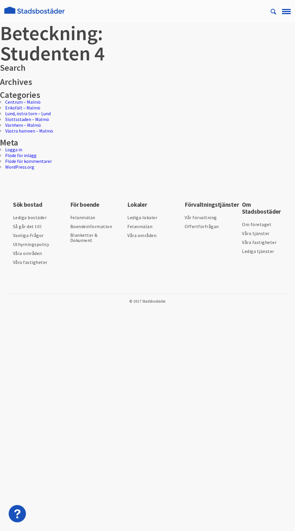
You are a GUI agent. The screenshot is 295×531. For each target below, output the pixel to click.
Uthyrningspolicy (31, 244)
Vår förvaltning (201, 217)
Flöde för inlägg (21, 155)
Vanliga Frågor (28, 235)
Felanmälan (82, 217)
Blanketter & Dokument (84, 237)
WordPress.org (19, 167)
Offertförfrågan (202, 226)
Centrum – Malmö (23, 102)
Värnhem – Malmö (23, 125)
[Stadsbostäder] (34, 13)
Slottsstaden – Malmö (27, 119)
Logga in (13, 149)
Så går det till (27, 226)
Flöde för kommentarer (28, 161)
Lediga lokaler (142, 217)
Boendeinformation (91, 226)
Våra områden (27, 253)
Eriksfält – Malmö (22, 108)
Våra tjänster (256, 233)
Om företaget (256, 224)
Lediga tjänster (258, 251)
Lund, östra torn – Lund (28, 113)
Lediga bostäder (30, 217)
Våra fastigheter (30, 262)
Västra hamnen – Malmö (29, 131)
